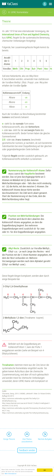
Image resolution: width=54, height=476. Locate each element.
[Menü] (50, 4)
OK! (45, 470)
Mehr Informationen (11, 474)
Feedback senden (27, 450)
